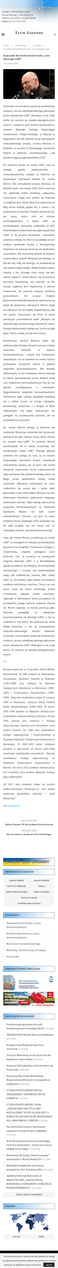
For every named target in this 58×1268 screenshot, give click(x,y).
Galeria (10, 1206)
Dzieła (41, 886)
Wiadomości (20, 45)
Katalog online (29, 898)
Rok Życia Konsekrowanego (23, 943)
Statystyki (12, 956)
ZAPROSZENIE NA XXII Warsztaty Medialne (29, 1034)
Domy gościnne (41, 892)
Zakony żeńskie (41, 881)
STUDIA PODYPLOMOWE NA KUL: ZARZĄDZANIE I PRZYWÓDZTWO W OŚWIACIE (25, 1094)
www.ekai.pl (13, 805)
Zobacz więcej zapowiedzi (29, 1195)
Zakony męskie (16, 881)
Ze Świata (37, 45)
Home (6, 45)
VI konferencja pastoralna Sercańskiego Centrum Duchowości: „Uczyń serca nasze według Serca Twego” (29, 1145)
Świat (41, 1237)
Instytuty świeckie (16, 886)
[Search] (54, 34)
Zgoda (49, 1264)
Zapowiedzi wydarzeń (19, 1016)
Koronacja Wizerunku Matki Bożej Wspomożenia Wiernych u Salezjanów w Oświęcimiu (28, 1079)
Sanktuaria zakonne (16, 892)
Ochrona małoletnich (29, 903)
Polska (16, 1237)
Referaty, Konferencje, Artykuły (26, 950)
